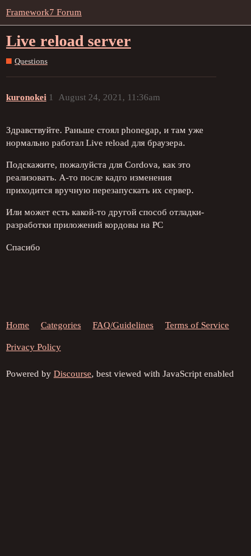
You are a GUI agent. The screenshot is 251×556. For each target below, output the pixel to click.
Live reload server (68, 41)
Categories (61, 325)
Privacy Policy (33, 347)
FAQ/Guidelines (123, 325)
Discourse (72, 374)
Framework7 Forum (44, 12)
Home (17, 325)
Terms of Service (197, 325)
